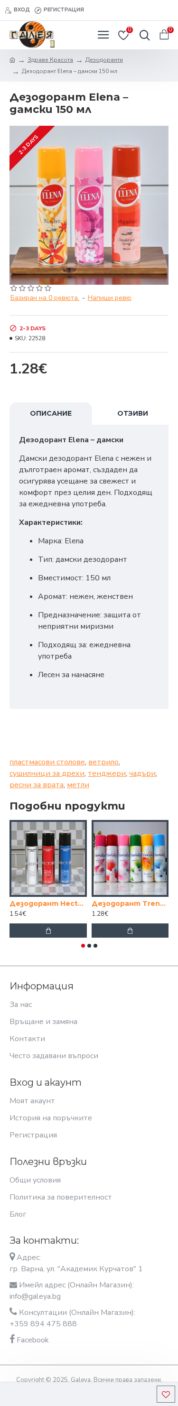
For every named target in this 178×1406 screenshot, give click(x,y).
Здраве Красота (50, 60)
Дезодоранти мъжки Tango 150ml (117, 903)
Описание (51, 413)
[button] (83, 946)
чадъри (142, 773)
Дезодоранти (104, 60)
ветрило (103, 762)
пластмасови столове (47, 762)
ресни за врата (36, 785)
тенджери (107, 773)
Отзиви (132, 413)
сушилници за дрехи (46, 773)
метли (78, 785)
